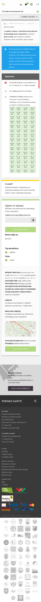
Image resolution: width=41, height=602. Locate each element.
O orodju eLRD (6, 425)
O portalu (5, 451)
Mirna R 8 (31, 23)
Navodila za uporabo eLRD (10, 428)
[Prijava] (20, 4)
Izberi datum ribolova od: (18, 215)
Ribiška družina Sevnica (16, 23)
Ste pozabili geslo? (8, 420)
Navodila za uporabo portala (11, 417)
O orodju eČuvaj (7, 439)
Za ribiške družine (7, 457)
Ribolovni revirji (7, 472)
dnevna (12, 252)
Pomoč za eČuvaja (8, 442)
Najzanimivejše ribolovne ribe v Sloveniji (15, 469)
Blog (3, 482)
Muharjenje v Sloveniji (9, 464)
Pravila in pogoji (7, 454)
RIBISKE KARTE (12, 401)
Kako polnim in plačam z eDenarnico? (14, 422)
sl (37, 4)
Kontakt (4, 449)
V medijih (5, 485)
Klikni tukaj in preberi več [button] (20, 388)
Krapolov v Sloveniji (8, 467)
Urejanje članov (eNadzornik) (11, 436)
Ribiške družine (7, 475)
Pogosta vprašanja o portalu (11, 414)
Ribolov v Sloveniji (7, 461)
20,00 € (12, 260)
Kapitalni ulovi (6, 479)
